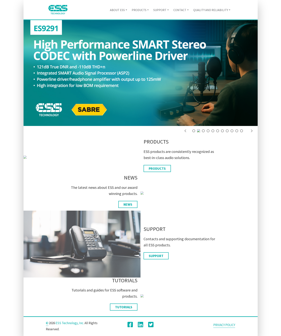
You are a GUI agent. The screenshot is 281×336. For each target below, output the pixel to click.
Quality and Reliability (210, 10)
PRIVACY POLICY (224, 325)
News (127, 204)
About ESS (117, 10)
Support (159, 10)
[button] (185, 130)
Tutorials (123, 307)
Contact (179, 10)
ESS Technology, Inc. (70, 323)
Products (139, 10)
